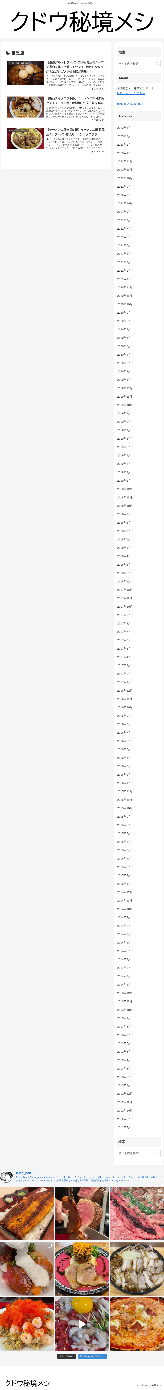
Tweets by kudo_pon (130, 103)
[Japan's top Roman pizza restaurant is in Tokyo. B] (137, 1324)
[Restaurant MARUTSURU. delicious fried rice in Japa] (27, 1324)
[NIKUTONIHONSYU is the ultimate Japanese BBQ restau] (137, 1213)
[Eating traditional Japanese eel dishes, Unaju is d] (27, 1213)
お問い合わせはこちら (131, 93)
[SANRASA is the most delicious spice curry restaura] (82, 1269)
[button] (157, 63)
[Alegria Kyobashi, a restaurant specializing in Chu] (82, 1213)
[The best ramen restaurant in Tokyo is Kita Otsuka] (137, 1269)
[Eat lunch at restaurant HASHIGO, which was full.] (27, 1269)
